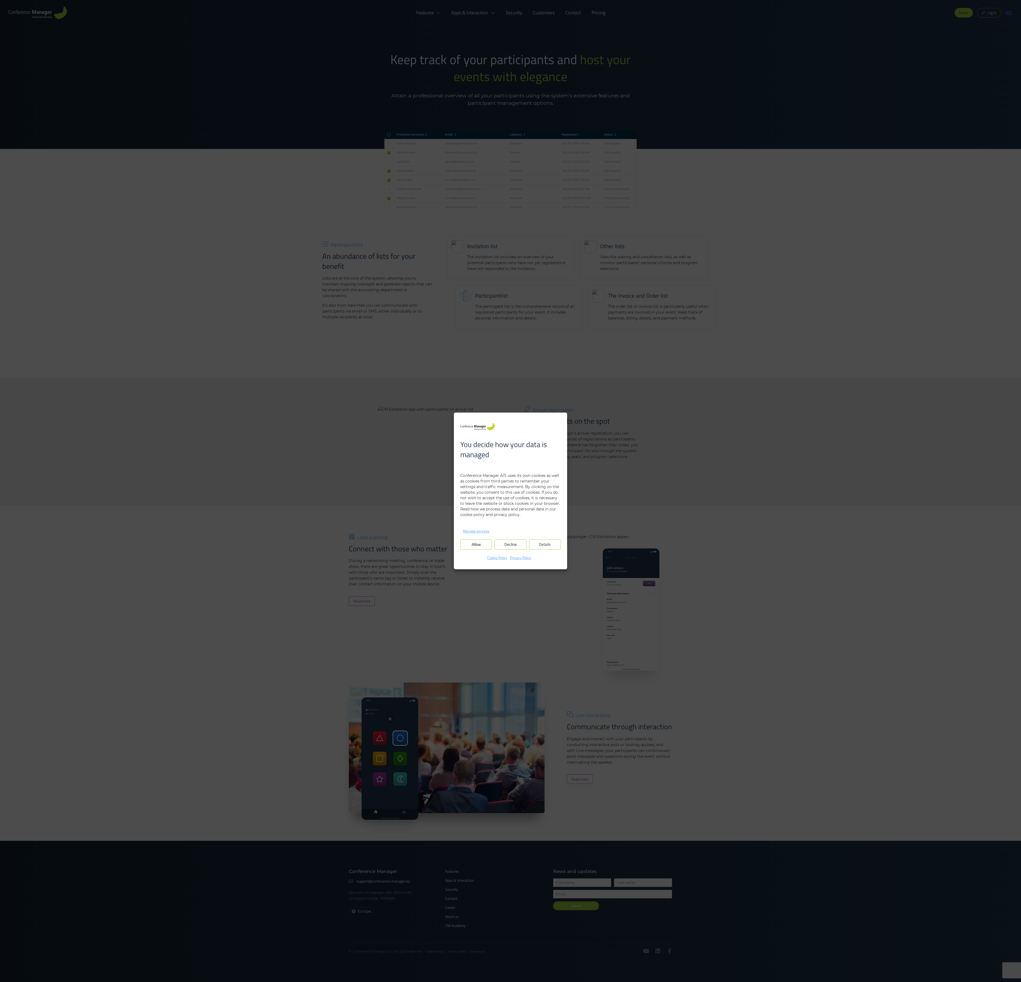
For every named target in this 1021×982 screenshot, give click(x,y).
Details (545, 545)
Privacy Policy (520, 558)
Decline (510, 545)
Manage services (476, 531)
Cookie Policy (497, 558)
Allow (476, 545)
